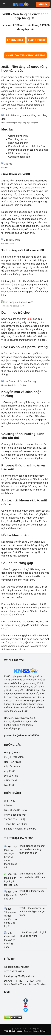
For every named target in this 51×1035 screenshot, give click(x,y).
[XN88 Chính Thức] (21, 4)
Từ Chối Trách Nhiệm (15, 819)
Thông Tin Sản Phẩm (15, 824)
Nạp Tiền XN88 (12, 762)
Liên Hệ (8, 805)
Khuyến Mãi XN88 (14, 757)
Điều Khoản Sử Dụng (15, 810)
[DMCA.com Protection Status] (13, 1018)
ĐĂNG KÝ (42, 4)
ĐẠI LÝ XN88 (11, 775)
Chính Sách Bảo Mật (15, 814)
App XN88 (9, 771)
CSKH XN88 (10, 780)
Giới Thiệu (9, 800)
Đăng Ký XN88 (12, 752)
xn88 (29, 319)
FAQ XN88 (9, 785)
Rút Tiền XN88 (12, 766)
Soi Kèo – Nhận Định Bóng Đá (20, 828)
